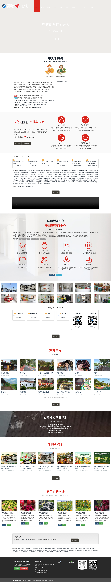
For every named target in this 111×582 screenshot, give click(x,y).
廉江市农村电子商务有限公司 (64, 178)
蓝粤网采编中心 (83, 170)
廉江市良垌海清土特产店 (79, 178)
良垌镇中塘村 (22, 550)
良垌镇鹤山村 (24, 552)
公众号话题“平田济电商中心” (36, 548)
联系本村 (38, 561)
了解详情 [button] (52, 275)
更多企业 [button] (55, 192)
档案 (73, 7)
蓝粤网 (19, 186)
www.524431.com (50, 61)
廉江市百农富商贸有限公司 (70, 176)
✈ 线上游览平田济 (61, 61)
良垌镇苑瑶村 (62, 550)
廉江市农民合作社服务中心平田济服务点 (24, 176)
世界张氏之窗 (20, 182)
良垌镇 (93, 548)
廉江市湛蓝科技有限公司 (54, 170)
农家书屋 (44, 102)
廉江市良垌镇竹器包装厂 (72, 180)
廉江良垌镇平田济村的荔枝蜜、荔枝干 (64, 467)
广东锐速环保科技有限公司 (75, 182)
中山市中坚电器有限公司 (70, 172)
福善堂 (50, 100)
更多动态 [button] (55, 478)
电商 (48, 7)
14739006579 (41, 572)
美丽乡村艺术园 (27, 102)
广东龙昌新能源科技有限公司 (78, 174)
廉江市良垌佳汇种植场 (18, 183)
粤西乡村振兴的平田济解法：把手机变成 (82, 467)
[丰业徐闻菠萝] (64, 505)
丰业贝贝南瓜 (43, 513)
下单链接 (18, 318)
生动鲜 (78, 313)
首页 (36, 7)
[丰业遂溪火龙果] (27, 505)
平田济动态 (55, 444)
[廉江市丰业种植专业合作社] (33, 162)
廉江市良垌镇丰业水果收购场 (57, 180)
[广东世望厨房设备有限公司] (63, 162)
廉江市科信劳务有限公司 (28, 180)
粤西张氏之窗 (78, 548)
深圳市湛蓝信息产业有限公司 (24, 170)
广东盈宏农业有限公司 (41, 176)
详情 (47, 91)
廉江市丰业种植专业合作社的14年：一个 (8, 467)
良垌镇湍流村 (38, 550)
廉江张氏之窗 (66, 174)
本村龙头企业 (22, 561)
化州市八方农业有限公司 (37, 174)
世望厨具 (62, 165)
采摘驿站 (78, 392)
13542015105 (25, 539)
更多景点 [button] (55, 404)
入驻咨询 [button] (59, 275)
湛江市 (43, 564)
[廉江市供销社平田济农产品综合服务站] (92, 162)
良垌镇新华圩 (70, 550)
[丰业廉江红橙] (83, 505)
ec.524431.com (55, 229)
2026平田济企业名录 (20, 156)
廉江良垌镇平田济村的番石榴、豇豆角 (101, 467)
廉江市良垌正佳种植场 (31, 183)
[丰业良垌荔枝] (101, 505)
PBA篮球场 (41, 100)
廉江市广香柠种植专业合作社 (55, 176)
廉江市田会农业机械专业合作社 (48, 178)
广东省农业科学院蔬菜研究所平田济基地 (88, 172)
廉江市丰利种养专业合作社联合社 (52, 174)
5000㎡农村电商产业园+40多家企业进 (46, 467)
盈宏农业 (93, 313)
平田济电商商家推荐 (55, 307)
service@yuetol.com (43, 568)
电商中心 (37, 565)
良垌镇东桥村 (78, 550)
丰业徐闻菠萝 (62, 513)
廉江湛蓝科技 (34, 313)
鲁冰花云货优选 (44, 172)
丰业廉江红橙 (80, 513)
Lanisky (19, 165)
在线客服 (17, 568)
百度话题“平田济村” (61, 548)
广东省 (39, 564)
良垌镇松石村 (40, 552)
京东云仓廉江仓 (35, 172)
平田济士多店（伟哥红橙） (42, 180)
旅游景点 (55, 350)
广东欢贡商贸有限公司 (84, 176)
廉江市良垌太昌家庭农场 (90, 182)
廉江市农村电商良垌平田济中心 (60, 182)
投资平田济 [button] (26, 143)
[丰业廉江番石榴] (9, 505)
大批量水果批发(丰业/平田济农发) (28, 105)
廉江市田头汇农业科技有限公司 (22, 172)
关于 (79, 7)
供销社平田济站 (92, 165)
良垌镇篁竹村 (58, 552)
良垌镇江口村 (54, 550)
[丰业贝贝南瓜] (46, 505)
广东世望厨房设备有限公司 (56, 172)
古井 (22, 102)
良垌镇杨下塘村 (66, 552)
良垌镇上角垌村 (49, 552)
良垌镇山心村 (46, 550)
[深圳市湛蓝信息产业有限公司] (19, 162)
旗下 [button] (92, 7)
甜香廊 (18, 102)
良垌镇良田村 (30, 550)
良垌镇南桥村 (94, 550)
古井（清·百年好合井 (64, 392)
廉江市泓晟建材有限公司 (44, 183)
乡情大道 (28, 100)
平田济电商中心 (55, 225)
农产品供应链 (55, 491)
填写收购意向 (24, 568)
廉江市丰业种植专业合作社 (40, 170)
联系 (85, 7)
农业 (55, 7)
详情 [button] (4, 525)
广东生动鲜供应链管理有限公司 (22, 174)
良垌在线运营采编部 (93, 170)
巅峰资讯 (30, 186)
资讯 (67, 7)
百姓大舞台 (34, 100)
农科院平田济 (77, 165)
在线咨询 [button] (74, 540)
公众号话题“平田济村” (22, 548)
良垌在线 (24, 186)
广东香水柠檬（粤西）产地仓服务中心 (29, 178)
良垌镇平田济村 (87, 548)
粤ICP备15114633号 (49, 580)
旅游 (61, 7)
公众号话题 (93, 569)
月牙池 (46, 100)
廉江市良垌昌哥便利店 (44, 182)
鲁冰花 (64, 313)
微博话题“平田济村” (50, 548)
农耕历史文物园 (37, 102)
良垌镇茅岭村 (86, 550)
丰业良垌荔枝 (99, 513)
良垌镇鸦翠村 (32, 552)
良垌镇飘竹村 (16, 552)
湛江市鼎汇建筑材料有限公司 (87, 180)
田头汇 (48, 165)
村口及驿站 (22, 100)
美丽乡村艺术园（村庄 (45, 373)
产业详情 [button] (17, 143)
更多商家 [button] (55, 336)
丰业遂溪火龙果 (26, 513)
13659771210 (41, 570)
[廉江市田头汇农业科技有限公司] (48, 162)
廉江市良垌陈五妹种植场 (31, 182)
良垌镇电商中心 (55, 220)
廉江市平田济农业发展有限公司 (70, 170)
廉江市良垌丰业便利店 (92, 174)
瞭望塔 (77, 373)
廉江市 (46, 564)
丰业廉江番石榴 (7, 513)
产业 (42, 7)
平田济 (52, 564)
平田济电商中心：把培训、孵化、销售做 (27, 467)
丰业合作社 (33, 165)
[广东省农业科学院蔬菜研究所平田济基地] (77, 162)
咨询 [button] (9, 525)
